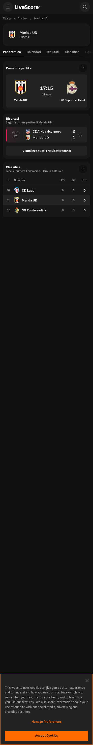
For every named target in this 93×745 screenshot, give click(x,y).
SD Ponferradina (34, 210)
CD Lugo (28, 190)
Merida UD (29, 200)
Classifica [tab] (72, 52)
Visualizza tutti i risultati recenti (46, 151)
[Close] (87, 680)
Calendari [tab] (34, 52)
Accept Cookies (46, 736)
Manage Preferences (46, 722)
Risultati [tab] (53, 52)
